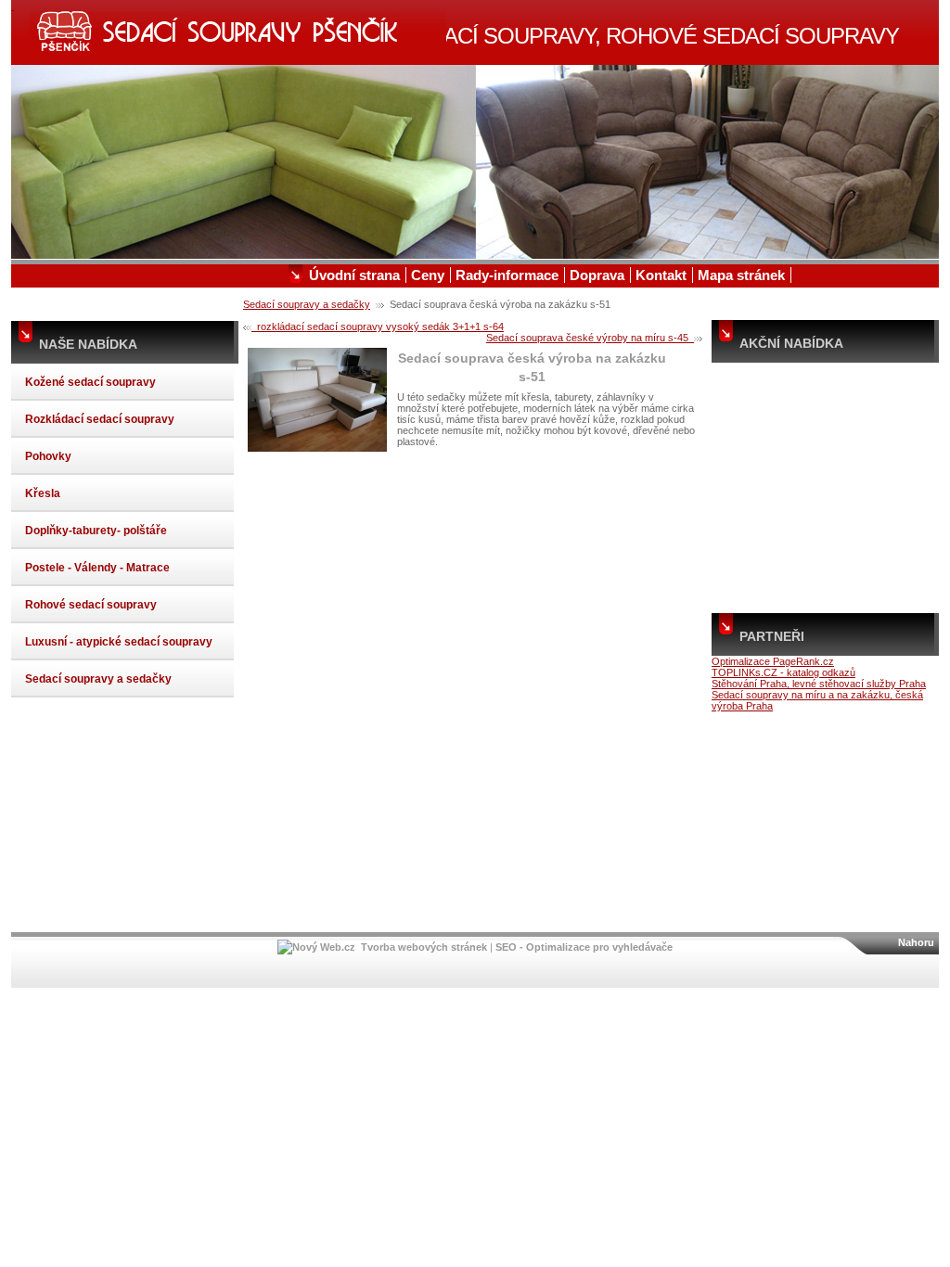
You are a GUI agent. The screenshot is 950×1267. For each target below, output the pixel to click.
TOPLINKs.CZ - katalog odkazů (783, 672)
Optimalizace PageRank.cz (773, 661)
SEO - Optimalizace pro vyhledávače (584, 947)
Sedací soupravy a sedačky (306, 304)
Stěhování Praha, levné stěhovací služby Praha (819, 683)
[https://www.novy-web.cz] (316, 947)
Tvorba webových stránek (424, 947)
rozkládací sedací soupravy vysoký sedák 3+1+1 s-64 (377, 326)
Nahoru (916, 942)
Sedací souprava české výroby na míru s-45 (590, 337)
